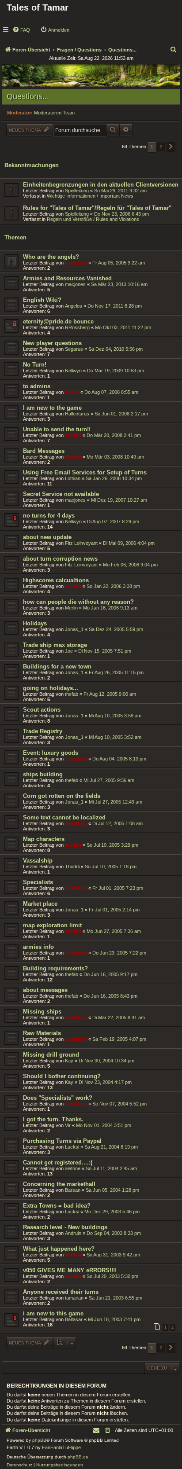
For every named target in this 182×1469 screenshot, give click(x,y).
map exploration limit (52, 925)
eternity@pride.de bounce (58, 321)
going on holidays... (50, 688)
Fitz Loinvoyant (81, 543)
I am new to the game (52, 407)
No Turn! (34, 364)
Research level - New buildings (65, 1227)
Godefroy (76, 262)
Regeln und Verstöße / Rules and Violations (93, 219)
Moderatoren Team (54, 112)
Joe (69, 651)
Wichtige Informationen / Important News (90, 195)
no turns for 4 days (49, 515)
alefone (72, 1168)
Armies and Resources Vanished (67, 278)
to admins (36, 386)
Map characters (43, 839)
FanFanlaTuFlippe (61, 1447)
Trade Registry (42, 731)
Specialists (38, 882)
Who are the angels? (51, 256)
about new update (47, 537)
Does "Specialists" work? (57, 1097)
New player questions (52, 343)
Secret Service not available (61, 494)
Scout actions (42, 709)
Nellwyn (73, 370)
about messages (45, 990)
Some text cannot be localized (64, 817)
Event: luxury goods (50, 752)
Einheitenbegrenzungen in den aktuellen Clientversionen (100, 184)
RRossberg (77, 327)
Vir (68, 1125)
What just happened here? (59, 1248)
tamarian (74, 1297)
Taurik (72, 392)
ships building (43, 774)
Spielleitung (77, 190)
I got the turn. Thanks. (53, 1119)
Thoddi (72, 866)
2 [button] (161, 146)
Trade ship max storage (55, 645)
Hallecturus (77, 413)
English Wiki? (42, 300)
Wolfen (73, 435)
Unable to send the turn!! (57, 429)
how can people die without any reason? (78, 602)
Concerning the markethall (59, 1184)
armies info (38, 947)
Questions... (28, 96)
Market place (40, 903)
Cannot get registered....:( (57, 1162)
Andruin (73, 1233)
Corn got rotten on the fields (61, 796)
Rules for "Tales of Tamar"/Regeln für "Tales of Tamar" (97, 208)
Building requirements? (55, 968)
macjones (75, 284)
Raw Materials (42, 1033)
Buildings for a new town (57, 666)
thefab (71, 694)
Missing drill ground (51, 1054)
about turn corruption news (60, 558)
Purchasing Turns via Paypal (62, 1141)
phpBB (39, 1440)
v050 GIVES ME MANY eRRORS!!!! (70, 1270)
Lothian (72, 478)
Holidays (35, 623)
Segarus (74, 349)
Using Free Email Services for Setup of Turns (85, 472)
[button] (171, 147)
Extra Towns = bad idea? (57, 1205)
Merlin (71, 607)
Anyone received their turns (61, 1292)
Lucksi (72, 1146)
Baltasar (74, 1319)
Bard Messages (43, 451)
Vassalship (38, 860)
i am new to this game (53, 1313)
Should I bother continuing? (62, 1076)
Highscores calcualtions (56, 580)
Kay (69, 1060)
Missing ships (42, 1011)
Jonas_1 (74, 629)
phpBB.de (78, 1456)
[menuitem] (21, 30)
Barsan (72, 1190)
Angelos (73, 305)
